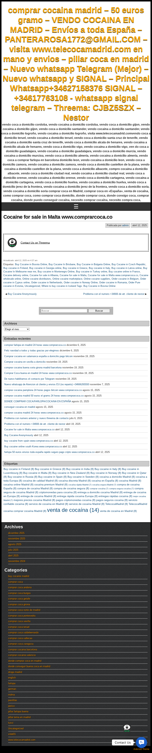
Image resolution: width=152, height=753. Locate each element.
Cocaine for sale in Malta (73, 275)
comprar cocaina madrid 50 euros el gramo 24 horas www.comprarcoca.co (44, 395)
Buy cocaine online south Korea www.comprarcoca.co (33, 446)
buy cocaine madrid (18, 576)
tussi (10, 722)
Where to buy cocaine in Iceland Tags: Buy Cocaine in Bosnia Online (78, 286)
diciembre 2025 (16, 533)
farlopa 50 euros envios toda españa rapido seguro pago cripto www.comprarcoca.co (49, 452)
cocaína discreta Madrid (75, 480)
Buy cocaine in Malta (37, 472)
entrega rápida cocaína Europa (77, 496)
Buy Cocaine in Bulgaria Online (93, 264)
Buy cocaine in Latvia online (126, 268)
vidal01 (12, 734)
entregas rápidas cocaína (115, 496)
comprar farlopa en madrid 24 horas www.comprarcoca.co (35, 345)
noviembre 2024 (16, 561)
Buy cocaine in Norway (105, 472)
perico (11, 706)
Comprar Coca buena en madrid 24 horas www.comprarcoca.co (38, 373)
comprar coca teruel (18, 627)
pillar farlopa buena (18, 711)
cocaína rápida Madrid (80, 485)
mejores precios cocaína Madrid (34, 500)
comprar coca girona (19, 604)
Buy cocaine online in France (124, 271)
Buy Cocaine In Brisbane (62, 264)
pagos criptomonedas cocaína (75, 500)
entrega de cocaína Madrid (38, 496)
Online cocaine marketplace (67, 278)
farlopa (11, 683)
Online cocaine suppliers (97, 278)
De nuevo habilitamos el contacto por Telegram (29, 378)
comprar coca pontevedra (21, 615)
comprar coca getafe (19, 598)
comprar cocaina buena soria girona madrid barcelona (33, 367)
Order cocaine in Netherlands (46, 282)
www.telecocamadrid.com (21, 739)
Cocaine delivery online (15, 275)
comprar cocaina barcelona (22, 649)
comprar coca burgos (19, 593)
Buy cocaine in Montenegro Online (56, 271)
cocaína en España (105, 480)
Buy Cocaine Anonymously (22, 294)
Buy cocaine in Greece (75, 268)
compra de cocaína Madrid (35, 488)
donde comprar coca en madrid (24, 660)
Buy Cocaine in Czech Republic (129, 264)
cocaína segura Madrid (104, 485)
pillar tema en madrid (19, 717)
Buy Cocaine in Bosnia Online (31, 264)
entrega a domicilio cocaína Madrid (100, 492)
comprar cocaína (99, 488)
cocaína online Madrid (19, 484)
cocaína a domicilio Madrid (117, 476)
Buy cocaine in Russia (22, 476)
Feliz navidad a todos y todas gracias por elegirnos (31, 350)
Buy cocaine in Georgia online (45, 268)
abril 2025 (13, 555)
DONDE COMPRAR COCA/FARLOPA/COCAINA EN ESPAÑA (37, 401)
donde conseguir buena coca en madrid (29, 666)
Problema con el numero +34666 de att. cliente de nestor (113, 294)
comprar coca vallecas (20, 638)
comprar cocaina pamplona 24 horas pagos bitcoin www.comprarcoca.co (43, 390)
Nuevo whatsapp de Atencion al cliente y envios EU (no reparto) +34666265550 (46, 384)
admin (125, 225)
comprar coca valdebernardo (23, 632)
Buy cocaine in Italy (99, 268)
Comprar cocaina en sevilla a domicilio (25, 361)
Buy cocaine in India (80, 468)
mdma (11, 694)
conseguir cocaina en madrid (19, 407)
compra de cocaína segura (71, 488)
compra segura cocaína (121, 488)
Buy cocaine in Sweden (83, 476)
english (12, 677)
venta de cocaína (73, 510)
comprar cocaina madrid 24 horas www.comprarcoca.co (34, 412)
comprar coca (15, 581)
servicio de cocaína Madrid (87, 503)
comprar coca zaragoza (20, 643)
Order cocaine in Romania (113, 282)
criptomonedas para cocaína (58, 492)
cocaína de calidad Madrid (40, 480)
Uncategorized (32, 286)
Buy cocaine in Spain (52, 476)
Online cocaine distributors (36, 278)
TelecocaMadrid (116, 503)
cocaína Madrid (130, 480)
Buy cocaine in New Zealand (71, 472)
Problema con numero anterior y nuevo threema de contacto (36, 418)
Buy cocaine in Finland (15, 268)
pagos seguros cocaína (112, 500)
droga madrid (15, 672)
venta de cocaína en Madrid (118, 510)
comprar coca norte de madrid (24, 610)
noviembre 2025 (16, 538)
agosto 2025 (14, 544)
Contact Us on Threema (35, 242)
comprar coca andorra (20, 587)
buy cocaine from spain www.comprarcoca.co (28, 440)
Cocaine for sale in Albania (44, 275)
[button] (141, 742)
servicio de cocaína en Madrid (48, 503)
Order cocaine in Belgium (125, 278)
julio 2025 (13, 549)
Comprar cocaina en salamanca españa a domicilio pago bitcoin (38, 356)
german (12, 689)
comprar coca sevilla (19, 621)
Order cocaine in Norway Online (81, 282)
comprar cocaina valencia (22, 655)
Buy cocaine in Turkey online (91, 271)
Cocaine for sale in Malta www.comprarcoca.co (57, 217)
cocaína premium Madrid (51, 484)
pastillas (12, 700)
